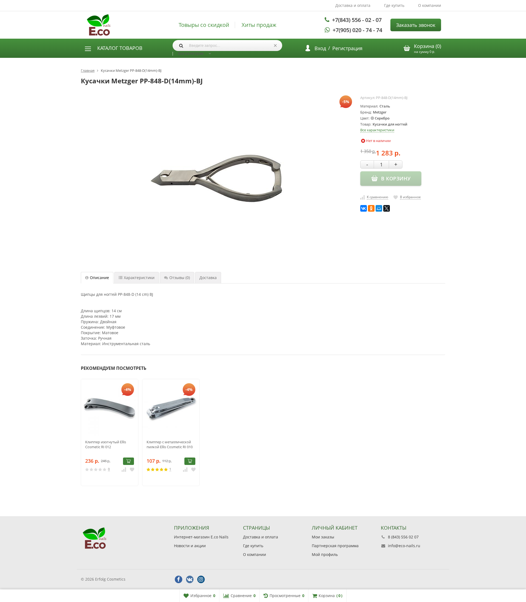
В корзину (128, 461)
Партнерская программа (335, 545)
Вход (320, 48)
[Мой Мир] (379, 208)
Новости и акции (190, 545)
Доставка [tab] (208, 277)
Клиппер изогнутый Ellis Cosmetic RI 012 (105, 444)
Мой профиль (325, 554)
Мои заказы (323, 536)
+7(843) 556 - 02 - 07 (357, 20)
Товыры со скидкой (204, 25)
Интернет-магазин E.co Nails (201, 536)
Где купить (394, 5)
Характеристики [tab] (139, 277)
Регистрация (347, 48)
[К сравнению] (124, 469)
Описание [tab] (99, 277)
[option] (109, 432)
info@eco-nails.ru (404, 545)
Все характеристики (377, 129)
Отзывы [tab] (179, 277)
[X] (386, 208)
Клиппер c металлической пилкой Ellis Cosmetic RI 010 (170, 444)
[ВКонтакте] (363, 208)
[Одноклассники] (371, 208)
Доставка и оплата (352, 5)
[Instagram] (200, 579)
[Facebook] (178, 579)
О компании (429, 5)
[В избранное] (132, 469)
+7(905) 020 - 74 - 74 (357, 30)
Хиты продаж (259, 25)
